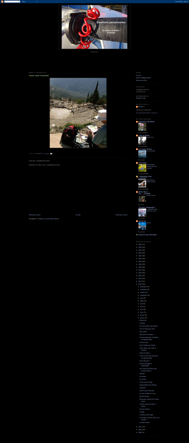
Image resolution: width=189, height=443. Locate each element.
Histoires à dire (141, 98)
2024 (140, 250)
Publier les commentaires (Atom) (48, 219)
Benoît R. (141, 106)
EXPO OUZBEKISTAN (143, 78)
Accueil (78, 215)
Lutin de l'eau (144, 342)
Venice (149, 223)
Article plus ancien (121, 215)
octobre (142, 292)
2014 (140, 278)
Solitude (142, 373)
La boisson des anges (146, 415)
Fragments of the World (146, 122)
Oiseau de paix (144, 396)
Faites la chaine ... (145, 353)
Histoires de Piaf (141, 80)
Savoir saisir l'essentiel (147, 390)
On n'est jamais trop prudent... (149, 326)
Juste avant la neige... (147, 382)
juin (141, 304)
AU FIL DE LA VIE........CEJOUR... (144, 192)
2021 (140, 258)
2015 (140, 275)
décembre (143, 287)
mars (142, 312)
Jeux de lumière (145, 409)
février (142, 315)
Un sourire (143, 379)
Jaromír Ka (142, 221)
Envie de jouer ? (145, 361)
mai (141, 306)
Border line (143, 320)
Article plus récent (34, 215)
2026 (140, 244)
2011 (140, 427)
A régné (142, 412)
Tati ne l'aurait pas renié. (147, 329)
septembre (143, 295)
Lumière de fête (144, 422)
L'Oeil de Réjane (143, 135)
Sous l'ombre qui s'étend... (148, 345)
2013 (140, 281)
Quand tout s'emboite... (147, 334)
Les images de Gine (145, 149)
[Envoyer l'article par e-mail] (51, 153)
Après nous (150, 137)
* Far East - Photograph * (146, 207)
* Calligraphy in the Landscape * (144, 177)
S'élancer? (143, 388)
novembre (143, 289)
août (141, 298)
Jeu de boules (151, 151)
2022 (140, 256)
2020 (140, 261)
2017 (140, 270)
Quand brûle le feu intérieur (148, 385)
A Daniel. (142, 323)
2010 (140, 429)
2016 (140, 273)
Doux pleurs (143, 331)
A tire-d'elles (142, 163)
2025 (140, 247)
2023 (140, 253)
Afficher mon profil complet (146, 113)
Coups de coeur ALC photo (147, 235)
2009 (140, 432)
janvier (142, 318)
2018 (140, 267)
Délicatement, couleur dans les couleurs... (152, 166)
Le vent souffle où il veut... (148, 393)
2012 (140, 284)
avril (141, 309)
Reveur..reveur (151, 195)
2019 (140, 264)
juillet (142, 301)
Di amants (143, 376)
